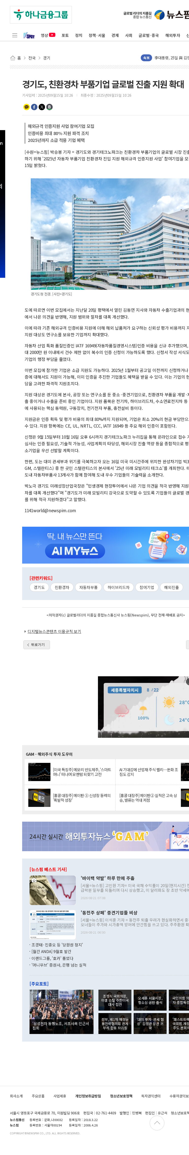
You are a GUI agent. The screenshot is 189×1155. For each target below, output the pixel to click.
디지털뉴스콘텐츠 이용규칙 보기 (54, 631)
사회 (128, 35)
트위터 (42, 107)
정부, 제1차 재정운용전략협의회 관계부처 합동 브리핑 (115, 1024)
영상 (44, 35)
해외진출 (171, 587)
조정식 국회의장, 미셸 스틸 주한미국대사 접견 (115, 1000)
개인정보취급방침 (88, 1095)
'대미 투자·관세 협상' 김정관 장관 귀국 (150, 1024)
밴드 (49, 107)
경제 (115, 35)
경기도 (39, 587)
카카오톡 (26, 107)
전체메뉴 (15, 35)
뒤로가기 (38, 645)
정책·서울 (97, 35)
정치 (78, 35)
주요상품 (38, 1095)
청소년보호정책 (121, 1095)
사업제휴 (59, 1095)
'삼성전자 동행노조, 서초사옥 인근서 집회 (60, 1025)
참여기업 (147, 587)
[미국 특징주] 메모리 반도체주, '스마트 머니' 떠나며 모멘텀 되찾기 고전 (82, 772)
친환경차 (62, 587)
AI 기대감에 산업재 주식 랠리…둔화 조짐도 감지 (148, 772)
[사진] (53, 890)
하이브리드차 (119, 587)
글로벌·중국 (149, 35)
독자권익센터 (150, 1095)
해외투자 (172, 35)
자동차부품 (88, 587)
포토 (65, 35)
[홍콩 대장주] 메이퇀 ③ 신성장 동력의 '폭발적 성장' (81, 797)
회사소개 (16, 1095)
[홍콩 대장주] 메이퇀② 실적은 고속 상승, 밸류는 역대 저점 (148, 797)
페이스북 (34, 107)
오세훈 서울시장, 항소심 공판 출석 (150, 1000)
